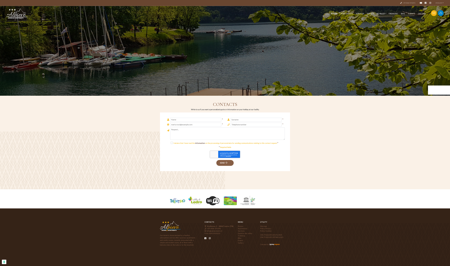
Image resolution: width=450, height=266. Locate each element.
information (200, 143)
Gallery (422, 14)
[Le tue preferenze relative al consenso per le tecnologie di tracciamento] (4, 262)
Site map (263, 226)
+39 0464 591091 (213, 229)
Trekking (393, 14)
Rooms (334, 14)
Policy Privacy (265, 229)
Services (360, 14)
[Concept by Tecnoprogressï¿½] (274, 244)
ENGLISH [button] (439, 3)
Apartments (347, 14)
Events (411, 14)
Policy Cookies (266, 231)
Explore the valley (376, 14)
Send (222, 163)
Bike (403, 14)
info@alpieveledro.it (214, 231)
